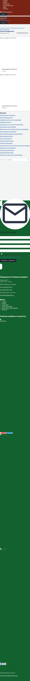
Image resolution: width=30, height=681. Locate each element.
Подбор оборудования (6, 143)
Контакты (5, 8)
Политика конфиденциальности (9, 675)
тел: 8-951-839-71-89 (6, 290)
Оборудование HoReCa (6, 136)
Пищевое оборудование (7, 141)
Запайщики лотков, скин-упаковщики (10, 120)
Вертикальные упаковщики (7, 115)
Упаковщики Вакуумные (6, 152)
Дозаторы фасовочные (6, 117)
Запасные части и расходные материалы (11, 124)
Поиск (28, 160)
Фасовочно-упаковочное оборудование (11, 155)
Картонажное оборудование (8, 127)
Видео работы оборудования (10, 308)
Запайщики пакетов (5, 122)
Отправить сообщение (8, 260)
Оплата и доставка (8, 5)
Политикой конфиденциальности (10, 257)
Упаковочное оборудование (8, 148)
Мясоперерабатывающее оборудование (11, 134)
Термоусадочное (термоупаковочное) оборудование (15, 145)
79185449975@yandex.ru (7, 295)
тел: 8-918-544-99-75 (6, 287)
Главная (5, 0)
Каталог (5, 2)
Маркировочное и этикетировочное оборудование (14, 129)
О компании (6, 4)
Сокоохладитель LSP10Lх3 (9, 106)
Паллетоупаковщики (6, 138)
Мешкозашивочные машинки (8, 131)
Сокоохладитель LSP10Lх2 (9, 69)
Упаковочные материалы (7, 150)
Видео (4, 7)
